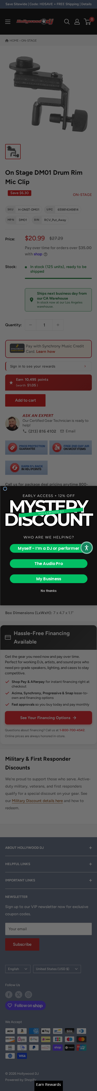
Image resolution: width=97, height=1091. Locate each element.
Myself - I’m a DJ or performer (48, 548)
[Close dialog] (4, 488)
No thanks (48, 590)
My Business (48, 579)
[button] (86, 547)
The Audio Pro (48, 563)
